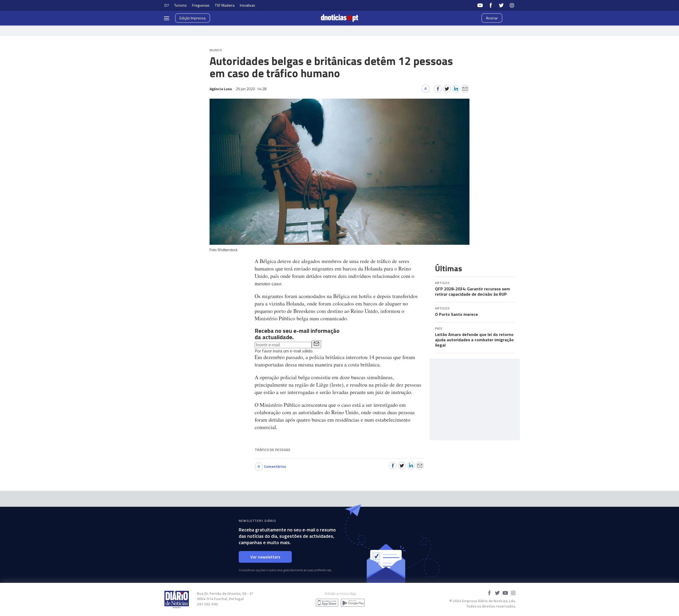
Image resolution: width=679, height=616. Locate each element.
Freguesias (201, 5)
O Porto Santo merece (456, 314)
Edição (193, 18)
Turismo (180, 5)
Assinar (492, 18)
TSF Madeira (224, 5)
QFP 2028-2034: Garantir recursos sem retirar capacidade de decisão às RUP (472, 291)
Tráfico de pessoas (272, 449)
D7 (166, 5)
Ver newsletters (265, 557)
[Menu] (166, 18)
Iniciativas (247, 5)
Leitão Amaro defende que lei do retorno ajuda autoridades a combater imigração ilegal (474, 339)
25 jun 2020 (251, 88)
